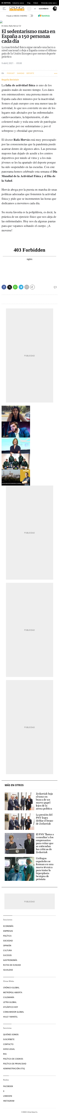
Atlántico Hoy (10, 1007)
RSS (5, 1054)
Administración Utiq (14, 1068)
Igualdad (8, 970)
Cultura (7, 950)
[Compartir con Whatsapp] (15, 287)
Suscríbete (8, 1039)
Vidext (35, 3)
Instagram (8, 1101)
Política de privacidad (14, 1063)
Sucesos (7, 955)
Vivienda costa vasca (49, 3)
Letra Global (10, 1002)
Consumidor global (13, 1012)
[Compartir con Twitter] (9, 287)
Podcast (11, 73)
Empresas (8, 931)
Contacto (8, 1044)
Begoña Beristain (10, 79)
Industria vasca (18, 3)
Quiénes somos (11, 1034)
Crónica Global (11, 987)
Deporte (30, 73)
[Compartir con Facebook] (4, 287)
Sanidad (20, 73)
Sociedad (8, 940)
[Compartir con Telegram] (21, 287)
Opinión (7, 945)
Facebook (8, 1086)
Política (7, 935)
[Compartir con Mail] (26, 287)
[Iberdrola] (44, 15)
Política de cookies (13, 1058)
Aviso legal (9, 1049)
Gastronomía (10, 960)
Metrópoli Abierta (12, 992)
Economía (8, 926)
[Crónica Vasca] (17, 9)
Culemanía (8, 997)
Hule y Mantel (10, 1016)
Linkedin (7, 1096)
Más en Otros (14, 785)
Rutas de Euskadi (12, 965)
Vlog (28, 3)
